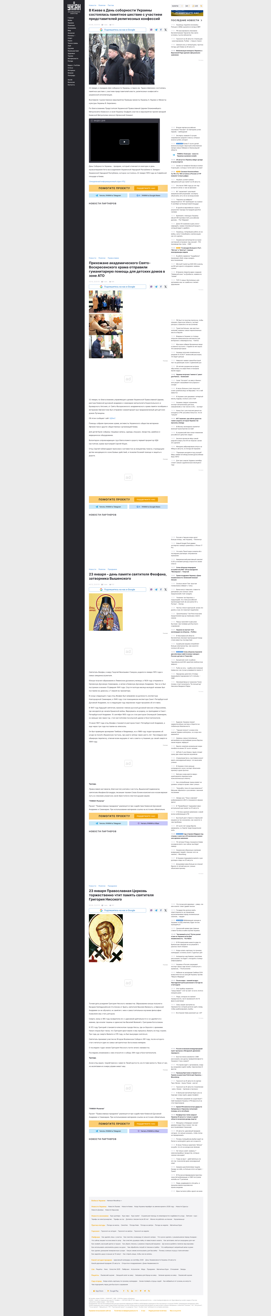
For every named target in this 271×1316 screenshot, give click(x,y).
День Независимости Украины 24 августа (160, 1260)
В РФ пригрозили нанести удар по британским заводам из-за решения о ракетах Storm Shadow (186, 944)
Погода (70, 61)
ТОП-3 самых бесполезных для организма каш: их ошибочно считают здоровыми (185, 282)
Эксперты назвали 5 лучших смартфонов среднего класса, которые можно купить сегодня (185, 138)
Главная (71, 18)
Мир (69, 30)
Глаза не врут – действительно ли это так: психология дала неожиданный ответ (186, 1161)
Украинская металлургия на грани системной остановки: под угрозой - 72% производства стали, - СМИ (186, 242)
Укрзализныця (179, 1219)
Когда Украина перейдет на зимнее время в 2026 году (154, 1206)
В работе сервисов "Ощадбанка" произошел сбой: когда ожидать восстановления (185, 258)
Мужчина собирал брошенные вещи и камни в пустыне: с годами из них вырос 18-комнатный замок (186, 346)
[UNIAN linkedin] (132, 1291)
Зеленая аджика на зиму (167, 1275)
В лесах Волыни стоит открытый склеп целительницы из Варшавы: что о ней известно (187, 391)
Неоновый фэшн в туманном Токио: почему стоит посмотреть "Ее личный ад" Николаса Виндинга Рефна (186, 684)
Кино (106, 1269)
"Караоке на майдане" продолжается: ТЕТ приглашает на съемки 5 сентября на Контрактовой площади (186, 202)
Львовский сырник (107, 1275)
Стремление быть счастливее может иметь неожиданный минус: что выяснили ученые (187, 760)
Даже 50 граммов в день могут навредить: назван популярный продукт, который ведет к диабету (185, 226)
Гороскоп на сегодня (108, 1231)
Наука (70, 41)
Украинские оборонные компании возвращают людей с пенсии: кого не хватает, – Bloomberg (186, 852)
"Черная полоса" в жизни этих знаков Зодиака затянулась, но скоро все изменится (186, 732)
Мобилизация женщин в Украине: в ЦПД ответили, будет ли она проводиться (186, 922)
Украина (71, 23)
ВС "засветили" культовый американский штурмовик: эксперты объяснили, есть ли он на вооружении (185, 194)
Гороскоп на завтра (125, 1231)
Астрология (135, 1269)
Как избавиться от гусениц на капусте (177, 1281)
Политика (71, 25)
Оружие (71, 48)
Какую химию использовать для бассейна (142, 1250)
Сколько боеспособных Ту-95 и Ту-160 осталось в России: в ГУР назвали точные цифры (186, 174)
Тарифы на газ (119, 1219)
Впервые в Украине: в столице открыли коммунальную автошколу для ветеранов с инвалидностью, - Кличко (185, 338)
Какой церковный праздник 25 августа (105, 1263)
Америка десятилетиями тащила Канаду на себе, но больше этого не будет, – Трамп (187, 1169)
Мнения (70, 73)
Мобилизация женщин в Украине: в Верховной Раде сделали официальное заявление (186, 53)
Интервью (71, 70)
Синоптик (124, 1225)
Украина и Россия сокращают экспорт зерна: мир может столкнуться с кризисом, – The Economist (186, 966)
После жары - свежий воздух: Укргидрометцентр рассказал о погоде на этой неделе (187, 983)
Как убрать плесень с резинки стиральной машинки (141, 1244)
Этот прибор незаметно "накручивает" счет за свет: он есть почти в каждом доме (187, 991)
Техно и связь (73, 43)
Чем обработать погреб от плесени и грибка (143, 1247)
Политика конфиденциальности (126, 1311)
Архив (70, 80)
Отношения (174, 1269)
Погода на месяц (113, 1225)
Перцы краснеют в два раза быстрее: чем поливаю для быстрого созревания (184, 624)
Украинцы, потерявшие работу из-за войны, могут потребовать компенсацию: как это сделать (187, 234)
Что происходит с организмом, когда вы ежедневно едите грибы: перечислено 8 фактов (187, 1067)
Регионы (71, 35)
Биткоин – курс (191, 1216)
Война (70, 20)
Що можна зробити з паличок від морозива (178, 1244)
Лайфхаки (95, 1237)
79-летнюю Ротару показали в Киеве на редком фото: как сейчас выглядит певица (187, 844)
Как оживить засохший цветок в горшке (106, 1244)
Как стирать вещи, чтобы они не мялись (137, 1254)
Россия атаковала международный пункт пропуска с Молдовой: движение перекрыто (187, 1051)
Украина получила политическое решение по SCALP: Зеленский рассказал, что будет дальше (186, 354)
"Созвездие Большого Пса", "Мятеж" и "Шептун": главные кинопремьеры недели (186, 250)
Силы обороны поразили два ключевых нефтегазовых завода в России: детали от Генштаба (186, 654)
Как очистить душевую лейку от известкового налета (142, 1240)
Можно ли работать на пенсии (161, 1219)
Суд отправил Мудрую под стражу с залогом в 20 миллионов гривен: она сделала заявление (187, 836)
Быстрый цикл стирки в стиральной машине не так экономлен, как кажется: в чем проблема (186, 820)
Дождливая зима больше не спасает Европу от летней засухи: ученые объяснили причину (187, 866)
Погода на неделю (161, 1225)
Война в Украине (98, 1201)
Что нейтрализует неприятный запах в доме (177, 1247)
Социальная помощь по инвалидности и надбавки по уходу (163, 1216)
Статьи (70, 68)
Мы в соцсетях (175, 1311)
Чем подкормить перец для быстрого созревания (109, 1284)
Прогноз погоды (98, 1225)
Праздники (151, 1269)
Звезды (183, 1269)
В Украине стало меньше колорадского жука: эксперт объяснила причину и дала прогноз (185, 768)
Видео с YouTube (74, 65)
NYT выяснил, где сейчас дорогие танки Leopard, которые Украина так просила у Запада (186, 421)
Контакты (71, 85)
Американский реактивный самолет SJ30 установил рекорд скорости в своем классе (187, 561)
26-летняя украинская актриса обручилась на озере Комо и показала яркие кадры (185, 368)
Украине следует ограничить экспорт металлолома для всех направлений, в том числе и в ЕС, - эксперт (187, 404)
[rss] (149, 1291)
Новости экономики (100, 1216)
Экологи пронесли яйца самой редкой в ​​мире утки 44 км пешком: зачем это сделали (186, 441)
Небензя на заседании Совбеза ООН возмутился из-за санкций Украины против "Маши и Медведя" (187, 975)
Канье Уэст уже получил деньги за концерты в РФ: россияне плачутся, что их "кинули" (186, 413)
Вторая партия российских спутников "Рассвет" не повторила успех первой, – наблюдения (186, 130)
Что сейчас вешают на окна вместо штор (106, 1240)
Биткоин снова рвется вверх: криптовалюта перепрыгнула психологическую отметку (184, 776)
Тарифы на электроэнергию (101, 1219)
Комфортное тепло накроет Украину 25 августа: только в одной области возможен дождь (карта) (184, 1117)
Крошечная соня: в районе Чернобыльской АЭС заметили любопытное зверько (187, 662)
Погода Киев (134, 1225)
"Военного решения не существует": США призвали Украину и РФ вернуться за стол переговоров (187, 1101)
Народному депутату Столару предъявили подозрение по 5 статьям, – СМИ (185, 676)
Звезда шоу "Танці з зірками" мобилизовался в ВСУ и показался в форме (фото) (187, 800)
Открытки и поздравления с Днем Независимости (140, 1263)
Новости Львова (114, 1206)
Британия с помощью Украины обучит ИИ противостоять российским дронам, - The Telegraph (185, 218)
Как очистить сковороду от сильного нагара (140, 1237)
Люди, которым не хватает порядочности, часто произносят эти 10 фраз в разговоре (185, 999)
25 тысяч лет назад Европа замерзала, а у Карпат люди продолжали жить (186, 828)
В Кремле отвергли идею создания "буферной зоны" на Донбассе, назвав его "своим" (186, 274)
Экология (71, 33)
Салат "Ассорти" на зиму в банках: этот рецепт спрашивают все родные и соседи (186, 382)
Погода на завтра (146, 1225)
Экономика (72, 28)
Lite (92, 1269)
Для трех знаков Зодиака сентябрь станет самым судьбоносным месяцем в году (186, 463)
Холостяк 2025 (114, 1269)
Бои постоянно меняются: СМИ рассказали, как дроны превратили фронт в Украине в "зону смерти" (187, 1059)
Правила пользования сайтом (100, 1311)
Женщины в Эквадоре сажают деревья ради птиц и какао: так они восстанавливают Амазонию (184, 1125)
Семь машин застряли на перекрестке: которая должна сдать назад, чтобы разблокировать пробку (187, 1007)
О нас (143, 1311)
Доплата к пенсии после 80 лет (137, 1219)
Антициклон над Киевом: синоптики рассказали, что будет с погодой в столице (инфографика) (186, 958)
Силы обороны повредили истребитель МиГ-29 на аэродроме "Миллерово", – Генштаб (184, 570)
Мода (143, 1269)
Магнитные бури (176, 1225)
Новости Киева (127, 1206)
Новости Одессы (182, 1206)
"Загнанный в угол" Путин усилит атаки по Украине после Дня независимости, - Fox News (186, 936)
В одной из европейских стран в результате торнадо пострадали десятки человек (186, 210)
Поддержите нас (187, 13)
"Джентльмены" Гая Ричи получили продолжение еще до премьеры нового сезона (186, 616)
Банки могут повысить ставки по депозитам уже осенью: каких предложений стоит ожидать (185, 592)
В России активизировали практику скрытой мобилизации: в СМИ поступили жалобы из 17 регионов (186, 1177)
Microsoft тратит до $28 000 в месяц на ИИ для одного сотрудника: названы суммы (187, 266)
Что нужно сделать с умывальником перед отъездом (176, 1237)
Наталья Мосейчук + (114, 1200)
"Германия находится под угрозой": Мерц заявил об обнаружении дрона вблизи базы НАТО (187, 455)
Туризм (70, 56)
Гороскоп (95, 1231)
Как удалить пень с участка (112, 1237)
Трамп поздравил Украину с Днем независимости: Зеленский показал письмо (186, 578)
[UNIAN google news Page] (136, 1291)
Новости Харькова (112, 1210)
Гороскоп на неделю (141, 1231)
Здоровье (71, 53)
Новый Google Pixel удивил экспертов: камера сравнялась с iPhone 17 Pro (186, 545)
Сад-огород (96, 1281)
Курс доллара (115, 1216)
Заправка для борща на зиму (146, 1275)
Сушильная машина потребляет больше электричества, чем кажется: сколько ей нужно (185, 646)
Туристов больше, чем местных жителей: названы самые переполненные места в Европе (186, 330)
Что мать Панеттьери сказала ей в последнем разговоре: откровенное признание (186, 553)
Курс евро (125, 1216)
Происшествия (73, 51)
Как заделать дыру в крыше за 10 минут (106, 1254)
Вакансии (71, 82)
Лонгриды (71, 75)
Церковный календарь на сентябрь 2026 (129, 1260)
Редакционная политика (158, 1311)
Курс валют (135, 1216)
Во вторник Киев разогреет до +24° (189, 1013)
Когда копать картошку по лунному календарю (120, 1281)
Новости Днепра (97, 1210)
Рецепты (99, 1269)
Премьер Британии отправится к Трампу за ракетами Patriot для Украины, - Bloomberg (187, 1075)
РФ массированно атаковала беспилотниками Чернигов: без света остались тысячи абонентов (184, 33)
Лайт (69, 46)
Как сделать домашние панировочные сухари (108, 1250)
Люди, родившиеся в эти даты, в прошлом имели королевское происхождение (185, 1185)
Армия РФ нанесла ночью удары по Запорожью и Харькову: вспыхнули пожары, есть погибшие (186, 1109)
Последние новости (185, 20)
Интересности (73, 58)
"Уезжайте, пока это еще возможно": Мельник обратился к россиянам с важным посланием (187, 790)
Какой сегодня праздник (101, 1260)
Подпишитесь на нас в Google (119, 30)
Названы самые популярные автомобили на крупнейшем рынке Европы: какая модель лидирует (187, 740)
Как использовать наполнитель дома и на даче (108, 1247)
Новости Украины (98, 1206)
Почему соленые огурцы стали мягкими (173, 1250)
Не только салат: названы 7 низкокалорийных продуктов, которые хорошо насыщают (185, 1153)
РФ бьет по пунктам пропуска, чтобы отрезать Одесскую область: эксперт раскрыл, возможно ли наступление (187, 322)
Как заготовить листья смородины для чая (179, 1240)
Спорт (70, 38)
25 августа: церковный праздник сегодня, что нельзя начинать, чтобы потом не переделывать (186, 1133)
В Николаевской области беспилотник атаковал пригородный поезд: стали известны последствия (186, 638)
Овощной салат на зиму (124, 1275)
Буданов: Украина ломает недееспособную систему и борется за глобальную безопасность (185, 724)
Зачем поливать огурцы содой (150, 1281)
